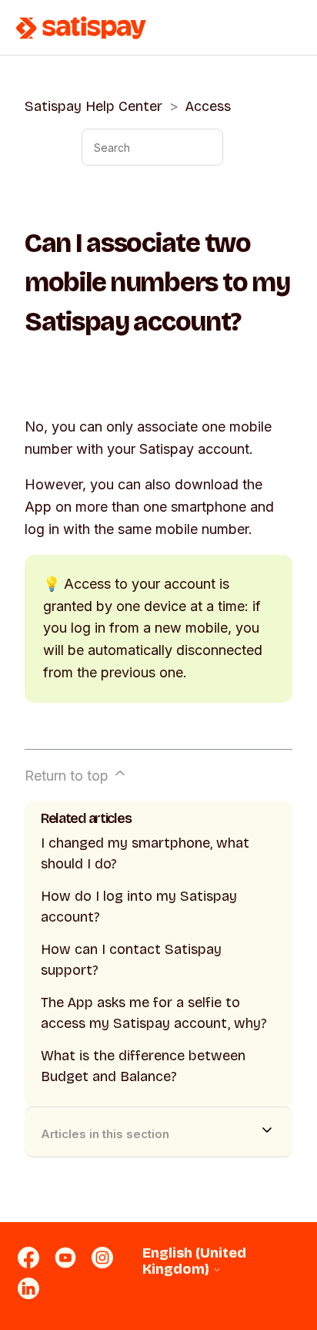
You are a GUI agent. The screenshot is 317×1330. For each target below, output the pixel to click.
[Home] (81, 27)
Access (208, 106)
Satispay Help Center (93, 106)
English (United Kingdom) (194, 1261)
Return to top (68, 775)
